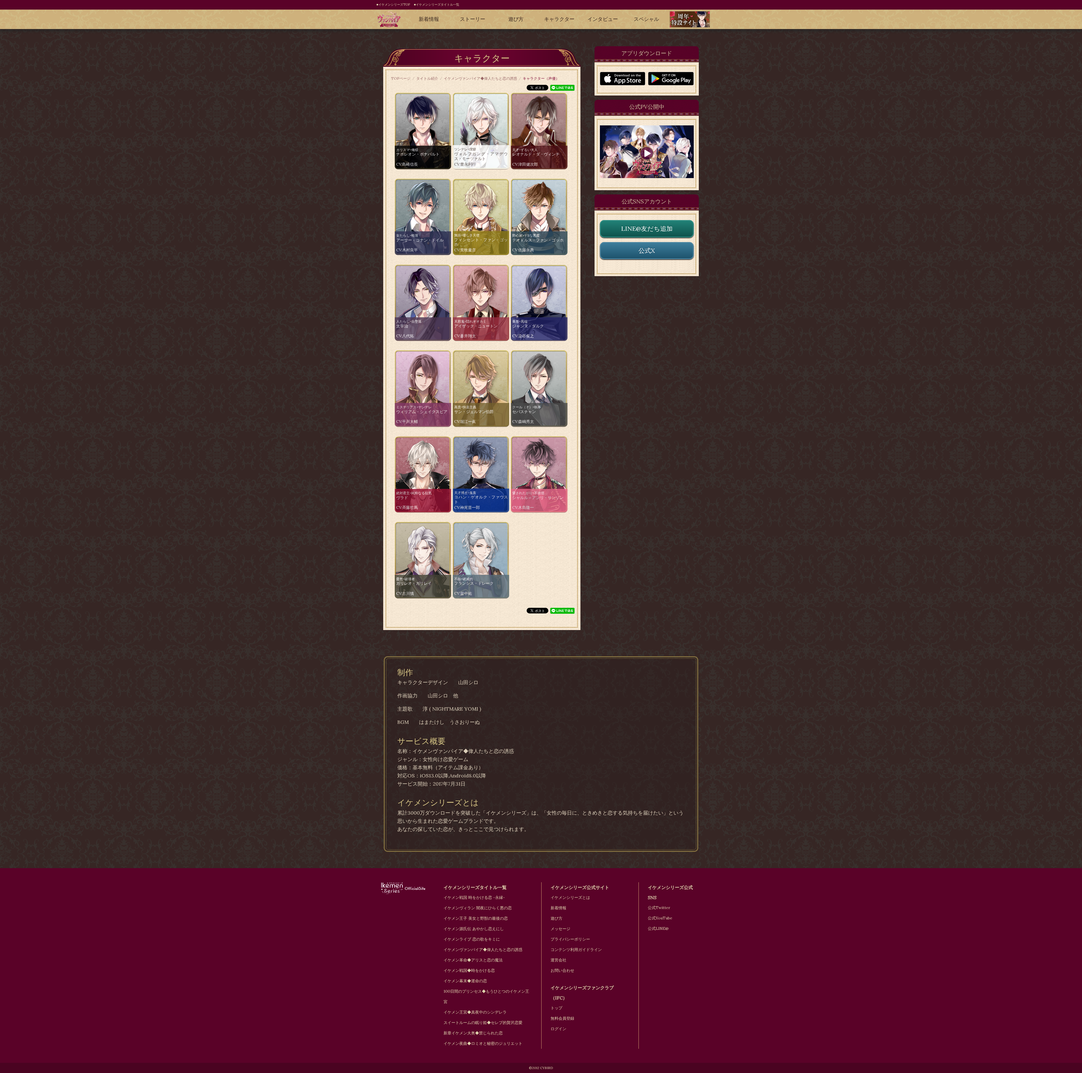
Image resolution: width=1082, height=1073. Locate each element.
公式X (646, 250)
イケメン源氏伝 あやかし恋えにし (474, 928)
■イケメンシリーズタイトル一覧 (436, 4)
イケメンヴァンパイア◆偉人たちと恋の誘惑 (480, 78)
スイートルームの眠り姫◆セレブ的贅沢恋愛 (483, 1022)
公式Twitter (659, 907)
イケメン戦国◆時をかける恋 (469, 970)
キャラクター (559, 19)
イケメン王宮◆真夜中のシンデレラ (475, 1012)
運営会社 (558, 960)
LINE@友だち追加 (647, 228)
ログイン (558, 1028)
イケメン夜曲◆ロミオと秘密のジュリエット (483, 1043)
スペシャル (646, 19)
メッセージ (560, 928)
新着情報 (429, 19)
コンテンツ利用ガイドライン (576, 949)
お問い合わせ (562, 970)
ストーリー (472, 19)
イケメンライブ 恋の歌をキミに (472, 939)
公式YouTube (660, 918)
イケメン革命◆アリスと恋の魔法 (473, 960)
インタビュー (602, 19)
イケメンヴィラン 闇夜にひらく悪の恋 (478, 907)
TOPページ (401, 78)
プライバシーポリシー (570, 939)
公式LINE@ (658, 928)
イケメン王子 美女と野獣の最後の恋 (476, 918)
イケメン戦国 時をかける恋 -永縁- (474, 897)
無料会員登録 (562, 1018)
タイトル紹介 (427, 78)
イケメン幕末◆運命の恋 (465, 980)
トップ (556, 1007)
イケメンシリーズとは (570, 897)
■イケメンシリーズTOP (393, 4)
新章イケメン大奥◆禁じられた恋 (473, 1033)
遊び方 (516, 19)
